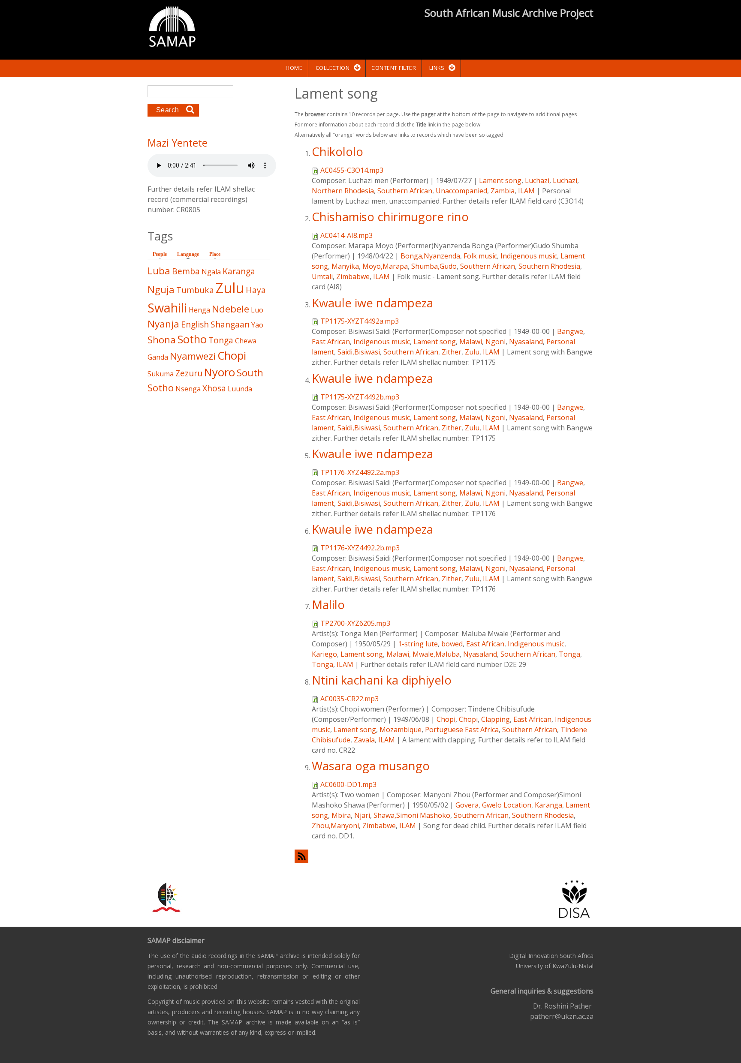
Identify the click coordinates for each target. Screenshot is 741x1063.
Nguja (161, 289)
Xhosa (214, 388)
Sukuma (161, 373)
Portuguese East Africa (462, 729)
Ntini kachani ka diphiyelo (382, 680)
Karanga (548, 805)
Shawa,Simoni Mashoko (412, 815)
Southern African (404, 190)
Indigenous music (528, 256)
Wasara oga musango (371, 766)
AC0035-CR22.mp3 (349, 698)
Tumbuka (195, 290)
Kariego (324, 654)
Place (214, 254)
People (160, 254)
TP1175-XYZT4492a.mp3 (359, 321)
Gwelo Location (506, 805)
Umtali (322, 276)
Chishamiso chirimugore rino (390, 217)
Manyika (345, 266)
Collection (332, 68)
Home (294, 68)
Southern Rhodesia (549, 266)
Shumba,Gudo (434, 266)
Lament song (500, 180)
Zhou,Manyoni (335, 825)
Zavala (364, 740)
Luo (257, 310)
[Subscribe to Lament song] (444, 856)
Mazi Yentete (178, 143)
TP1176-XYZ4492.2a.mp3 (359, 472)
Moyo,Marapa (385, 266)
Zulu (472, 352)
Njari (362, 815)
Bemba (186, 271)
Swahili (167, 307)
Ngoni (495, 341)
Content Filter (393, 68)
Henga (199, 310)
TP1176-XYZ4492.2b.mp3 (360, 548)
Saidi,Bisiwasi (358, 352)
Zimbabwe (353, 276)
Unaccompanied (461, 190)
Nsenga (188, 388)
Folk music (480, 256)
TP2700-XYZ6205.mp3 (355, 623)
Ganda (158, 357)
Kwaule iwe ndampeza (372, 303)
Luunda (240, 388)
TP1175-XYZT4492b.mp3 (359, 397)
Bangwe (570, 331)
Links (437, 68)
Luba (159, 270)
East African (331, 341)
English (195, 324)
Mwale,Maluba (436, 654)
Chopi (446, 719)
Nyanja (163, 323)
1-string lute (418, 644)
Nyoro (219, 372)
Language (190, 254)
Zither (451, 352)
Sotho (192, 339)
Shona (162, 339)
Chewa (245, 340)
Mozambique (401, 729)
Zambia (503, 190)
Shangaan (230, 324)
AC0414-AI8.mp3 (346, 235)
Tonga (569, 654)
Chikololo (337, 151)
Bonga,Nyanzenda (430, 256)
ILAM (526, 190)
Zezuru (188, 373)
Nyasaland (526, 341)
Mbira (341, 815)
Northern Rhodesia (343, 190)
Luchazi (537, 180)
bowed (452, 644)
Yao (257, 325)
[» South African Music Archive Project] (172, 28)
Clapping (495, 719)
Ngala (211, 271)
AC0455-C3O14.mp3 (351, 170)
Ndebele (230, 308)
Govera (467, 805)
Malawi (470, 341)
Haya (256, 290)
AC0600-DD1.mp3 (348, 784)
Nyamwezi (193, 356)
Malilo (328, 605)
